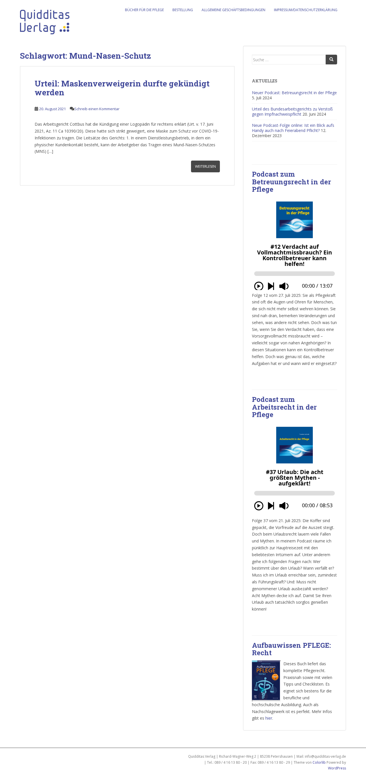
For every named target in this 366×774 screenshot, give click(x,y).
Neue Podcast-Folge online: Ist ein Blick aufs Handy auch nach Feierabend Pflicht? (293, 128)
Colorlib (319, 762)
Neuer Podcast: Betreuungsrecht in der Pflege (294, 92)
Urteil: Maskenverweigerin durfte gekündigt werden (122, 88)
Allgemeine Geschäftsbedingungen (233, 9)
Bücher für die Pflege (144, 9)
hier (268, 718)
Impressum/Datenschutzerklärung (305, 9)
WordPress (337, 768)
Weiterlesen (205, 166)
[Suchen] (331, 59)
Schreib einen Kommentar (97, 108)
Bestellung (182, 9)
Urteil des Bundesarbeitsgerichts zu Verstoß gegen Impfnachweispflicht (292, 111)
